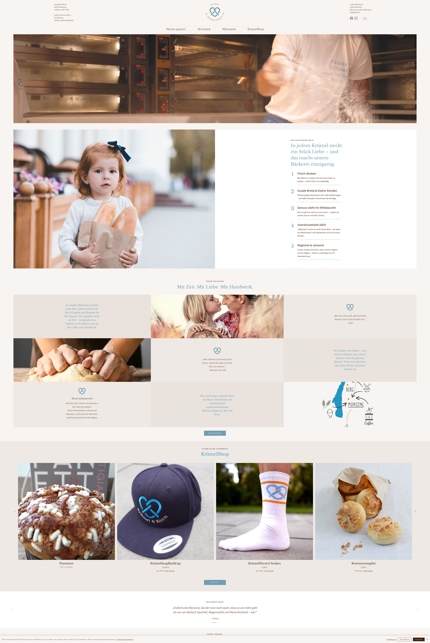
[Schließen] (427, 639)
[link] (366, 18)
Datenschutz (218, 634)
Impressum (210, 634)
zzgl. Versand (169, 571)
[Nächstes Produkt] (415, 511)
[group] (215, 518)
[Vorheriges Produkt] (14, 511)
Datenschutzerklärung (125, 639)
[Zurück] (12, 610)
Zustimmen (419, 639)
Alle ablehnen (405, 639)
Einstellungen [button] (391, 639)
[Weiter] (418, 610)
